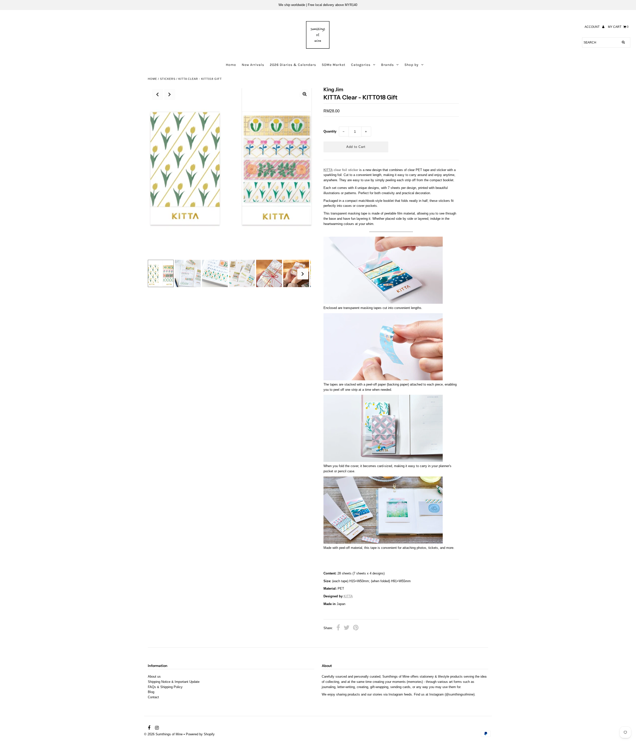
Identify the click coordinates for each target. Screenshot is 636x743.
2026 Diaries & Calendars (293, 65)
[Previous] (157, 94)
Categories (360, 65)
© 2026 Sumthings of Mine (163, 734)
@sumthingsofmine (460, 694)
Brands (387, 65)
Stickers (167, 78)
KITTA (328, 170)
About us (154, 676)
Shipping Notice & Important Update (173, 682)
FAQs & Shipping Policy (165, 687)
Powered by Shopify (200, 734)
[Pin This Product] (355, 628)
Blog (151, 692)
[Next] (169, 94)
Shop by (411, 65)
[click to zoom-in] (304, 94)
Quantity (329, 131)
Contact (153, 697)
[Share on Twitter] (347, 628)
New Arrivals (253, 65)
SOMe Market (333, 65)
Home (231, 65)
